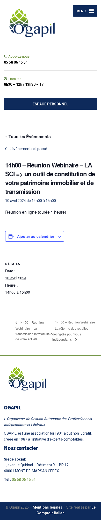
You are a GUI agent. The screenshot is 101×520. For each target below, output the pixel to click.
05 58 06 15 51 (24, 479)
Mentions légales (47, 507)
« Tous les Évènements (28, 136)
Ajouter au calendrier (35, 236)
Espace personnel (50, 104)
